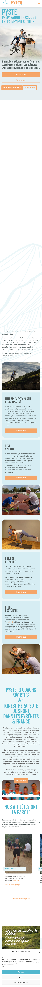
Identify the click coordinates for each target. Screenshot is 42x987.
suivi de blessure (32, 202)
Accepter (21, 972)
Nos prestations (21, 74)
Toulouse (36, 213)
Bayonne (21, 213)
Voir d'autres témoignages (21, 899)
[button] (39, 953)
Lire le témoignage (12, 885)
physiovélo (10, 622)
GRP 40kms (17, 880)
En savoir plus (21, 431)
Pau (15, 213)
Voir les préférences (21, 982)
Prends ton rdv (30, 88)
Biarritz (29, 213)
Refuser (21, 977)
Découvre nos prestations (12, 88)
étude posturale (21, 200)
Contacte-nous (21, 80)
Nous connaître (21, 781)
